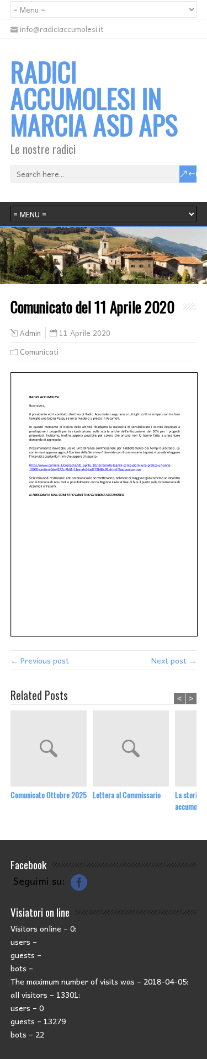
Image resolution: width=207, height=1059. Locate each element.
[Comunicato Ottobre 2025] (51, 749)
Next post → (174, 660)
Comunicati (39, 351)
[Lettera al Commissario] (134, 749)
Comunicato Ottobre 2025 (48, 794)
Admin (30, 333)
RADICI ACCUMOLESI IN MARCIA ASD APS (94, 98)
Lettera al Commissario (127, 794)
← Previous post (39, 660)
